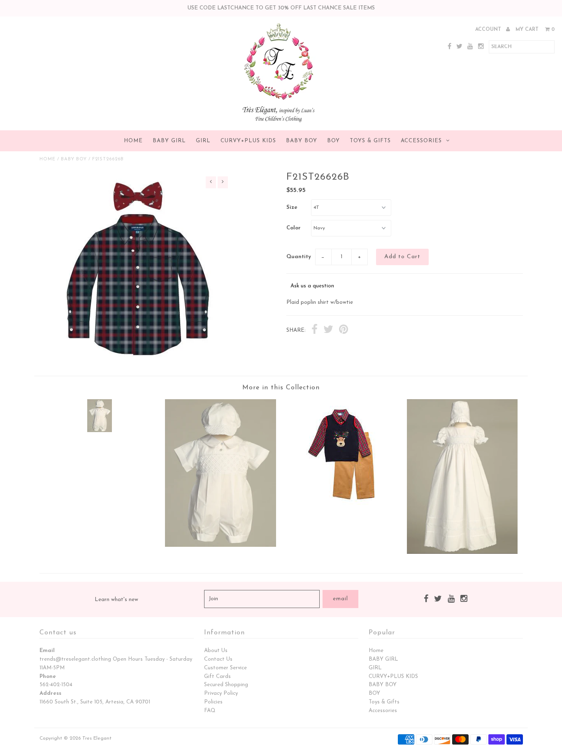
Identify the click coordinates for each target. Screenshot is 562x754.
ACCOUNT (489, 29)
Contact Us (218, 659)
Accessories (421, 140)
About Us (216, 650)
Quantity (298, 256)
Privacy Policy (221, 693)
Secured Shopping (226, 684)
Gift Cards (217, 676)
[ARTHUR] (99, 430)
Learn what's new (116, 599)
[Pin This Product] (343, 330)
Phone (47, 676)
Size (291, 207)
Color (293, 228)
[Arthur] (220, 545)
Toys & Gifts (370, 140)
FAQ (210, 710)
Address (50, 693)
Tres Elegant (96, 738)
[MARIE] (462, 552)
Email (47, 650)
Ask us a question (312, 286)
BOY (333, 140)
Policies (213, 702)
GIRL (203, 140)
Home (133, 140)
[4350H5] (341, 508)
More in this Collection (281, 387)
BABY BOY (301, 140)
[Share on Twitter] (328, 330)
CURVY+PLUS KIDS (248, 140)
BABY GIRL (169, 140)
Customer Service (225, 668)
